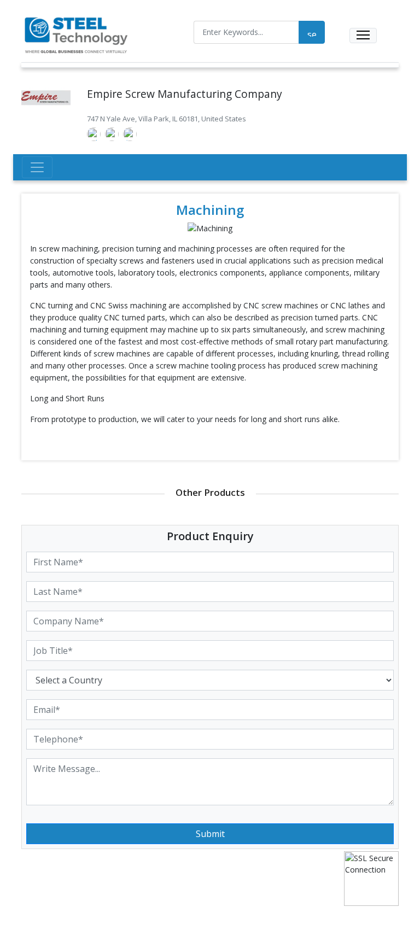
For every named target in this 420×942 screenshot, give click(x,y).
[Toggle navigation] (363, 35)
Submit (210, 834)
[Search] (312, 32)
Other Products (210, 492)
